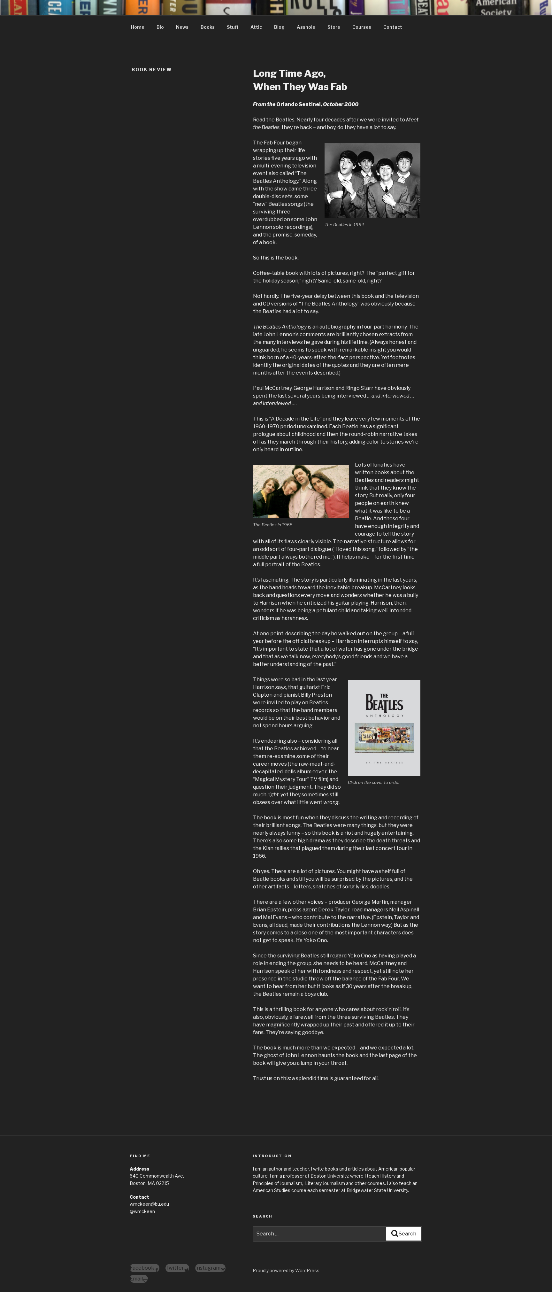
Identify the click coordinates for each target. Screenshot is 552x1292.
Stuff (232, 27)
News (182, 27)
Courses (361, 27)
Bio (160, 27)
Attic (256, 27)
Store (333, 27)
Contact (392, 27)
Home (137, 27)
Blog (279, 27)
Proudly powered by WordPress (286, 1270)
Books (208, 27)
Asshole (306, 27)
